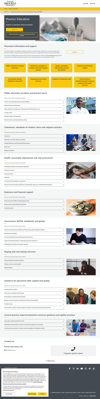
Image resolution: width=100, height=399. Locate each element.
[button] (34, 102)
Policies (79, 392)
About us (6, 11)
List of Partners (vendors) (8, 390)
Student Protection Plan (90, 392)
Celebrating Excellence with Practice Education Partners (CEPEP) (26, 11)
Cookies (63, 392)
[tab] (34, 102)
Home (5, 8)
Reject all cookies (32, 393)
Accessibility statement (56, 392)
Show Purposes (9, 393)
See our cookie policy (38, 382)
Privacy (83, 392)
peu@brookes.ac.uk (53, 55)
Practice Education (13, 8)
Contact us (14, 29)
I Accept (42, 393)
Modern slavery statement (71, 392)
